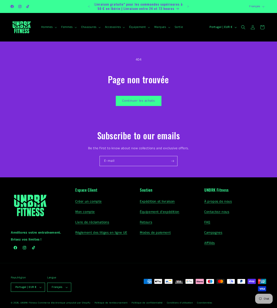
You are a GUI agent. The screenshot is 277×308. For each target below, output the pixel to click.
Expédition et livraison (157, 201)
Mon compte (85, 211)
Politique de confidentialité (147, 303)
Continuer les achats (138, 100)
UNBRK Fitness (28, 303)
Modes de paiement (155, 232)
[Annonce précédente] (89, 6)
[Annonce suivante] (188, 6)
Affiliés (209, 243)
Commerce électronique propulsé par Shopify (64, 303)
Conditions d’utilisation (180, 303)
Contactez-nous (216, 211)
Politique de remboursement (111, 303)
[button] (49, 27)
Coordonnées (204, 303)
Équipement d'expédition (159, 211)
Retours (146, 222)
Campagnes (213, 232)
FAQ (207, 222)
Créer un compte (88, 201)
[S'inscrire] (172, 161)
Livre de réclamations (92, 222)
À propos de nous (218, 201)
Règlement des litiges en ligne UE (101, 232)
